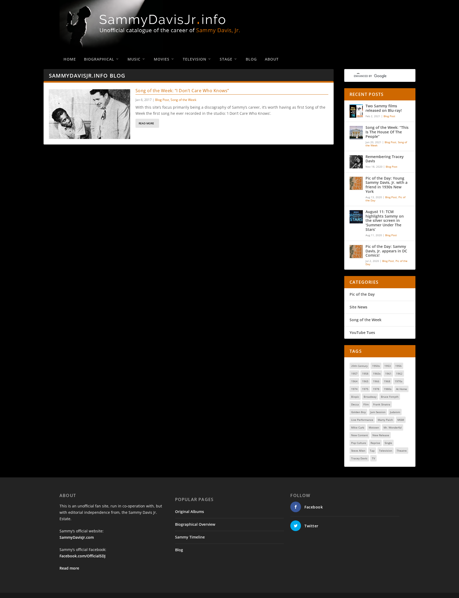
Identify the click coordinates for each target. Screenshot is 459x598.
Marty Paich (385, 420)
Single (388, 443)
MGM (400, 420)
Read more (69, 568)
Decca (355, 404)
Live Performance (362, 420)
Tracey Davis (359, 458)
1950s (376, 366)
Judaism (395, 412)
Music (134, 59)
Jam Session (377, 412)
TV (373, 458)
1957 (354, 373)
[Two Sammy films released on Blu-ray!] (356, 111)
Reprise (375, 443)
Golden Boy (358, 412)
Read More (146, 123)
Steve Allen (358, 450)
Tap (372, 450)
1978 (376, 389)
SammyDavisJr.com (77, 537)
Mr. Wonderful (393, 427)
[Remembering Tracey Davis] (356, 161)
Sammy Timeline (190, 537)
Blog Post (162, 99)
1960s (377, 373)
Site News (358, 306)
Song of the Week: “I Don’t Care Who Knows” (182, 91)
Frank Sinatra (381, 404)
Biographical (99, 59)
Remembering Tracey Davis (385, 159)
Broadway (370, 396)
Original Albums (189, 511)
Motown (374, 427)
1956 (398, 366)
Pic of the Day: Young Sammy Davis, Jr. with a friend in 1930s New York (386, 185)
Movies (161, 59)
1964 (354, 381)
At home (401, 389)
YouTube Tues (362, 332)
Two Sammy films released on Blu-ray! (384, 108)
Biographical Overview (195, 524)
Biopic (355, 396)
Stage (226, 59)
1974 (354, 389)
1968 (387, 381)
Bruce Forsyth (389, 396)
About (272, 59)
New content (359, 435)
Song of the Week (183, 99)
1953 (387, 366)
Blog (251, 59)
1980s (388, 389)
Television (194, 59)
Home (69, 59)
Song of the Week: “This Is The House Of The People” (387, 132)
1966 (376, 381)
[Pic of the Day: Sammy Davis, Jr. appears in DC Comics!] (356, 251)
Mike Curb (357, 427)
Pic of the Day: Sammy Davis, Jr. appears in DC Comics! (386, 251)
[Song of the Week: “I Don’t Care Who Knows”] (89, 114)
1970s (398, 381)
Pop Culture (358, 443)
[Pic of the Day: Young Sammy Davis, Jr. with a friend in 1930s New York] (356, 183)
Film (366, 404)
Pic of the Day (362, 294)
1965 (365, 381)
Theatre (402, 450)
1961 (388, 373)
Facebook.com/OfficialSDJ (82, 555)
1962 (399, 373)
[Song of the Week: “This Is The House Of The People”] (356, 132)
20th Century (359, 366)
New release (380, 435)
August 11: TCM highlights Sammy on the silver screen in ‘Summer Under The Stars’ (385, 221)
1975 (365, 389)
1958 (365, 373)
